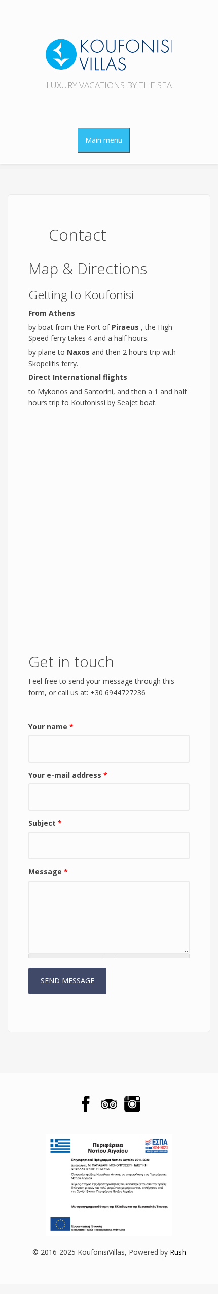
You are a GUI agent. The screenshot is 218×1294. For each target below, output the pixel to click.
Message (48, 872)
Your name (51, 726)
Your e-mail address (67, 775)
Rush (178, 1252)
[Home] (109, 45)
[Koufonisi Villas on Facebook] (86, 1104)
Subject (45, 823)
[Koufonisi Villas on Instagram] (132, 1104)
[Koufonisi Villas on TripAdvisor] (109, 1104)
